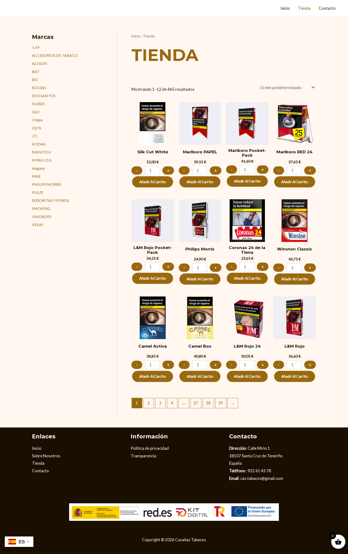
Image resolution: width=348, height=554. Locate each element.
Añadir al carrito (152, 182)
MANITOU (41, 152)
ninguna (38, 168)
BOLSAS (39, 87)
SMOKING (41, 208)
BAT (36, 71)
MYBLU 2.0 (41, 160)
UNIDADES (41, 216)
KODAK (39, 144)
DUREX (38, 103)
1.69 (35, 47)
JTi (34, 136)
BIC (35, 79)
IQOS (36, 128)
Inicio (285, 8)
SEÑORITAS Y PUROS (50, 200)
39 (220, 402)
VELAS (37, 224)
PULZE (38, 192)
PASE (36, 176)
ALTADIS (39, 63)
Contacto (327, 8)
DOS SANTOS (43, 95)
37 (195, 402)
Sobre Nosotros (46, 455)
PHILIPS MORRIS (46, 184)
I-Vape (37, 120)
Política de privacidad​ (150, 448)
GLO (36, 111)
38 (208, 402)
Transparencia (143, 455)
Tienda (304, 8)
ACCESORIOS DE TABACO (55, 55)
